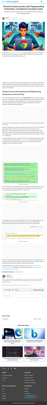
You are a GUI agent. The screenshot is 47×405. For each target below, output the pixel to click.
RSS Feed (26, 388)
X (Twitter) (11, 368)
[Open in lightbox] (23, 172)
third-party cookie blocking (15, 53)
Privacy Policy (27, 393)
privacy (21, 272)
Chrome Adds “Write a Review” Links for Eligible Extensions (12, 359)
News (3, 388)
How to (3, 393)
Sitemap (26, 391)
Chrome (16, 272)
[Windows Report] (11, 2)
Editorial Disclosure (28, 378)
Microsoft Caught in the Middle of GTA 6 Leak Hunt (34, 359)
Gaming (4, 396)
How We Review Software (30, 382)
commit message (25, 140)
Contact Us (4, 378)
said (3, 135)
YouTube (14, 368)
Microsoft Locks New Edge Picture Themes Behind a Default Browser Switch (12, 342)
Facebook (8, 368)
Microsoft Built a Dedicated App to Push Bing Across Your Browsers (34, 341)
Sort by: (35, 319)
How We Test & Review (29, 380)
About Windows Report (7, 375)
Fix (2, 391)
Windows (4, 398)
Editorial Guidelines (28, 375)
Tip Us (3, 380)
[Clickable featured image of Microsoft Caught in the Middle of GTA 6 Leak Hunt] (34, 351)
